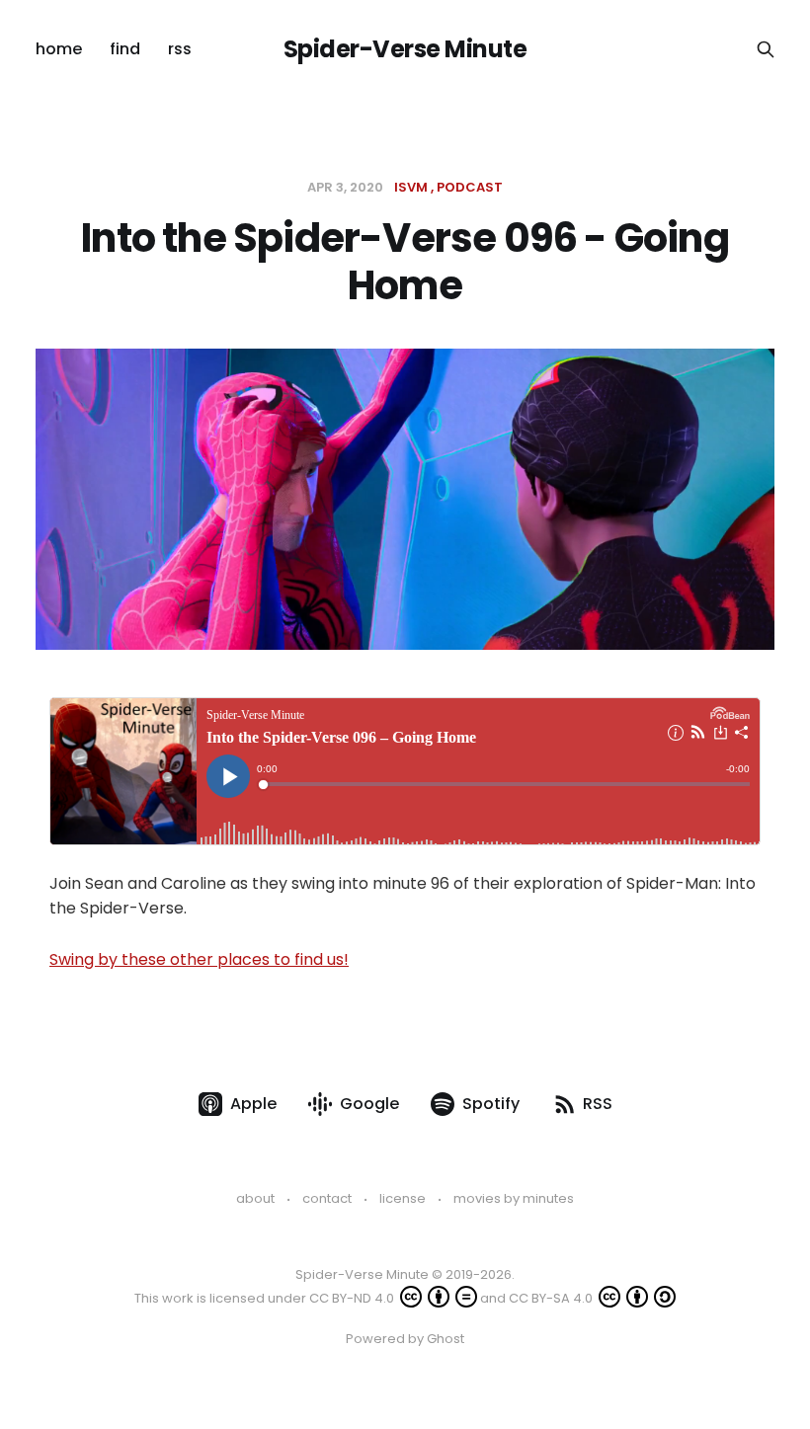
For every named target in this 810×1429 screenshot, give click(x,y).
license (402, 1198)
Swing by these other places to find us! (199, 959)
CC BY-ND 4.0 (353, 1298)
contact (327, 1198)
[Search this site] (765, 49)
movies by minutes (513, 1198)
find (125, 49)
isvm (411, 187)
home (59, 49)
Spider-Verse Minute (405, 49)
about (255, 1198)
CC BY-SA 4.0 (552, 1298)
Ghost (445, 1338)
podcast (470, 187)
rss (180, 49)
